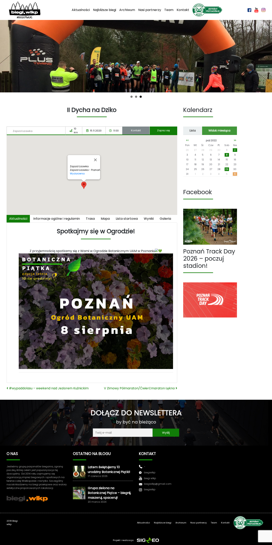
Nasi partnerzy (149, 10)
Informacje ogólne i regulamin (56, 218)
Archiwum (127, 10)
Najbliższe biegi (104, 10)
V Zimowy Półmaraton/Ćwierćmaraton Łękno (140, 388)
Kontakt (183, 10)
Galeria (165, 218)
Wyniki (149, 218)
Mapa (105, 218)
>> (235, 140)
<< (187, 140)
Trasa (90, 218)
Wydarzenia (77, 173)
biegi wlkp (150, 478)
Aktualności (81, 10)
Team (168, 10)
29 (226, 169)
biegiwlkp (149, 472)
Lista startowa (127, 218)
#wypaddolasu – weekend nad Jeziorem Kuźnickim (48, 388)
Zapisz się (163, 130)
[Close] (95, 160)
